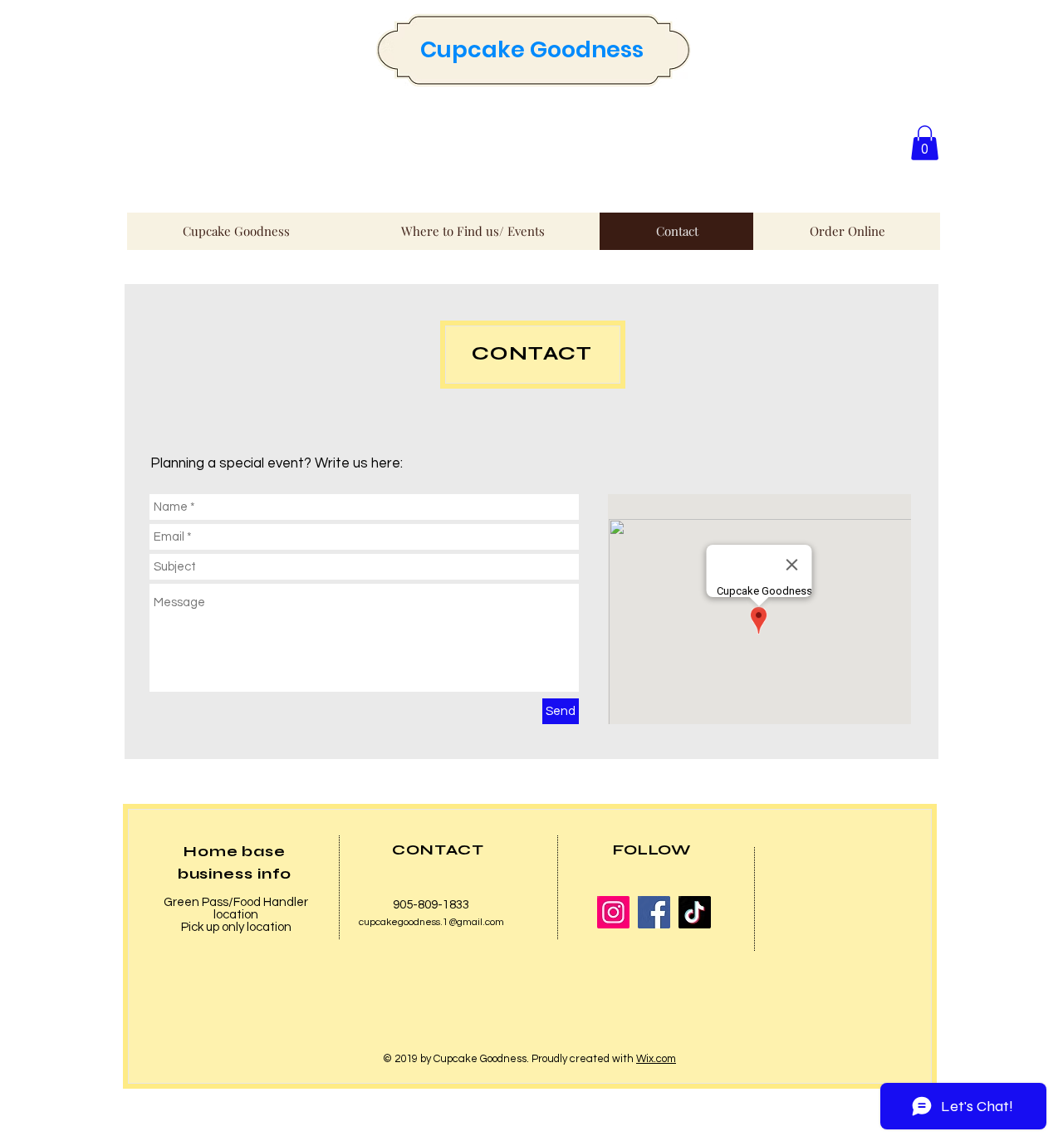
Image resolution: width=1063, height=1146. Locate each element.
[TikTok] (694, 912)
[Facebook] (654, 912)
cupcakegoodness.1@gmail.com (431, 922)
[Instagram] (613, 912)
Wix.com (656, 1059)
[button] (924, 142)
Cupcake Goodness (532, 49)
